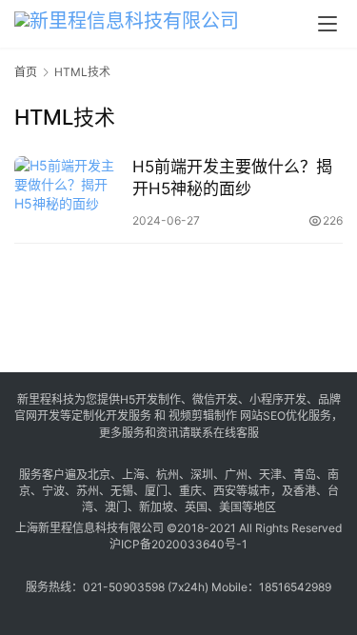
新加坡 (156, 507)
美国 (230, 507)
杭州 (167, 474)
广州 (236, 474)
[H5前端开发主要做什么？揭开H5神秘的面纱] (68, 192)
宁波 (53, 491)
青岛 (304, 474)
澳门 (116, 507)
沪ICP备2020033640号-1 (178, 544)
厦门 (156, 491)
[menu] (327, 24)
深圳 (201, 474)
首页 (25, 72)
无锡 (121, 491)
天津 (270, 474)
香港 (304, 491)
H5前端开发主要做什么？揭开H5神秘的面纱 (232, 177)
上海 (133, 474)
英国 (196, 507)
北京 (99, 474)
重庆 (190, 491)
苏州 (87, 491)
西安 (224, 491)
